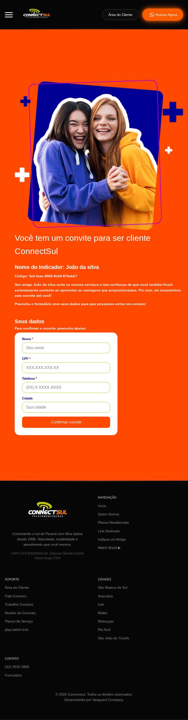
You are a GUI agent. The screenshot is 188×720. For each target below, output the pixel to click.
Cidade (27, 398)
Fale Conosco (15, 596)
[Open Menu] (9, 15)
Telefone (29, 378)
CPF (26, 358)
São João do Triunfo (113, 638)
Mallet (102, 613)
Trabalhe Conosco (19, 604)
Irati (101, 604)
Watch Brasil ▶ (109, 548)
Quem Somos (108, 514)
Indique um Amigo (112, 539)
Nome (27, 339)
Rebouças (106, 621)
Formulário (13, 675)
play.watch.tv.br (17, 629)
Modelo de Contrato (20, 613)
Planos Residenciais (113, 522)
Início (102, 506)
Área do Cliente (17, 587)
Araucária (105, 596)
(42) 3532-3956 (17, 667)
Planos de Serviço (19, 621)
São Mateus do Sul (112, 587)
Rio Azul (104, 629)
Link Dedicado (109, 531)
